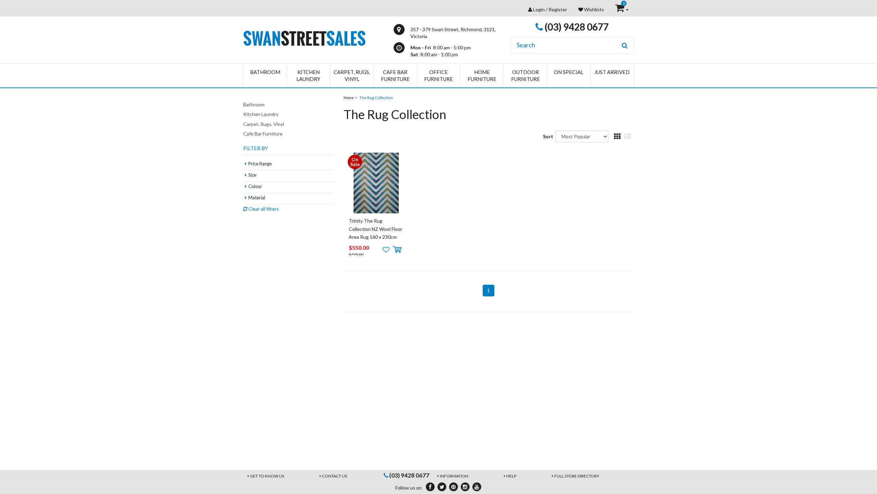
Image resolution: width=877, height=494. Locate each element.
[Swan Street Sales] (304, 37)
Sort (547, 136)
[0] (620, 9)
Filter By (255, 148)
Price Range (260, 163)
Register (557, 9)
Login (539, 9)
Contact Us (334, 476)
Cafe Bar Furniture (395, 75)
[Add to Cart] (397, 250)
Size (252, 175)
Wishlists (593, 9)
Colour (255, 186)
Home (349, 97)
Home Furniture (482, 75)
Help (511, 476)
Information (454, 476)
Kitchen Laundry (308, 75)
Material (256, 197)
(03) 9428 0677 (576, 27)
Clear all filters (263, 209)
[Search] (625, 45)
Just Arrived (612, 72)
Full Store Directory (576, 476)
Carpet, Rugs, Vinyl (352, 75)
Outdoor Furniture (525, 75)
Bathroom (265, 72)
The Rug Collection (376, 97)
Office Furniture (438, 75)
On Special (568, 72)
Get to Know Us (267, 476)
